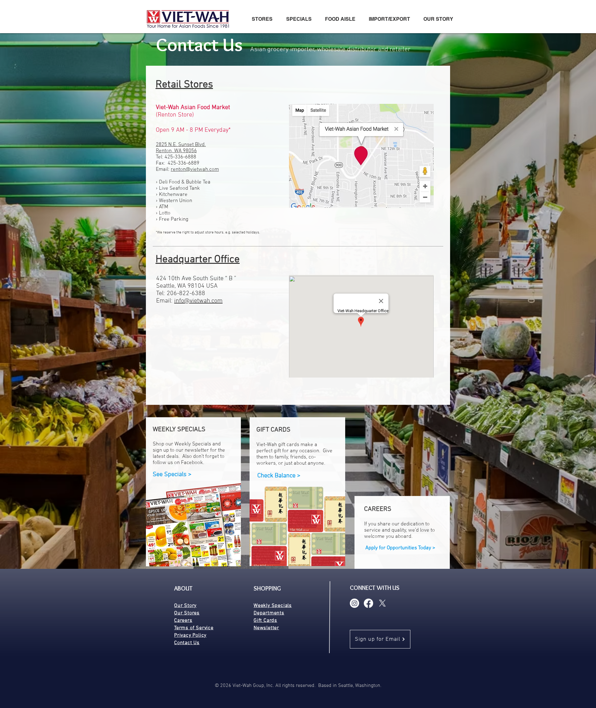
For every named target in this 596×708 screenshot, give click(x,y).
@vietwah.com (203, 301)
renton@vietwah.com (195, 169)
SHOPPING (267, 588)
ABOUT (183, 588)
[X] (382, 603)
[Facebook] (368, 603)
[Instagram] (354, 603)
